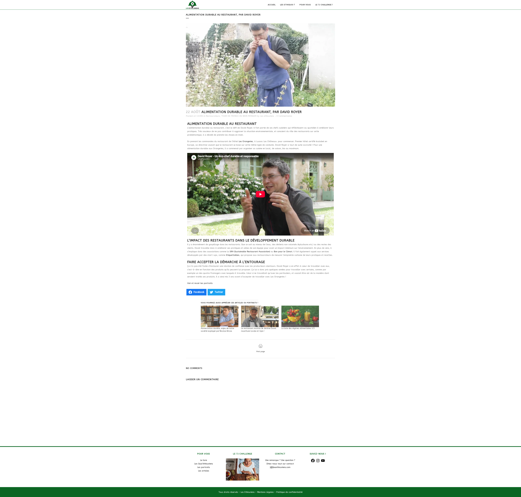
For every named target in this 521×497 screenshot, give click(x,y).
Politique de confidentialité (289, 492)
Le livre (203, 460)
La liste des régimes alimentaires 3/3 (298, 328)
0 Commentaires (284, 116)
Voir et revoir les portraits (200, 283)
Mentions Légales (265, 492)
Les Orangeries (246, 141)
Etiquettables (232, 255)
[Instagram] (318, 460)
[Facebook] (313, 460)
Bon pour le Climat (283, 251)
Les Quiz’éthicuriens (203, 463)
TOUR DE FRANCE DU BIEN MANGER (238, 116)
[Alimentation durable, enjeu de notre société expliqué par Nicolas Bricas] (219, 316)
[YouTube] (323, 460)
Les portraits (203, 467)
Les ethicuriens (267, 116)
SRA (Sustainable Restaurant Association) (250, 251)
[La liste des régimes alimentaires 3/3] (300, 316)
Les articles (203, 471)
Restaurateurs (213, 116)
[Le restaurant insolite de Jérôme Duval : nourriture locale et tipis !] (260, 316)
